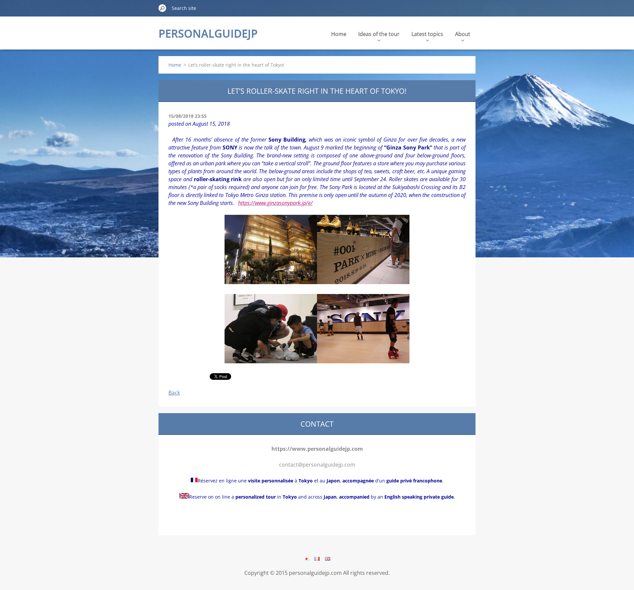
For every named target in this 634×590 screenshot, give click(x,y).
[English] (327, 558)
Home (338, 34)
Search (162, 8)
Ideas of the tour (379, 34)
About (462, 34)
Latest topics (427, 34)
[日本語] (306, 558)
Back (174, 392)
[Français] (317, 558)
